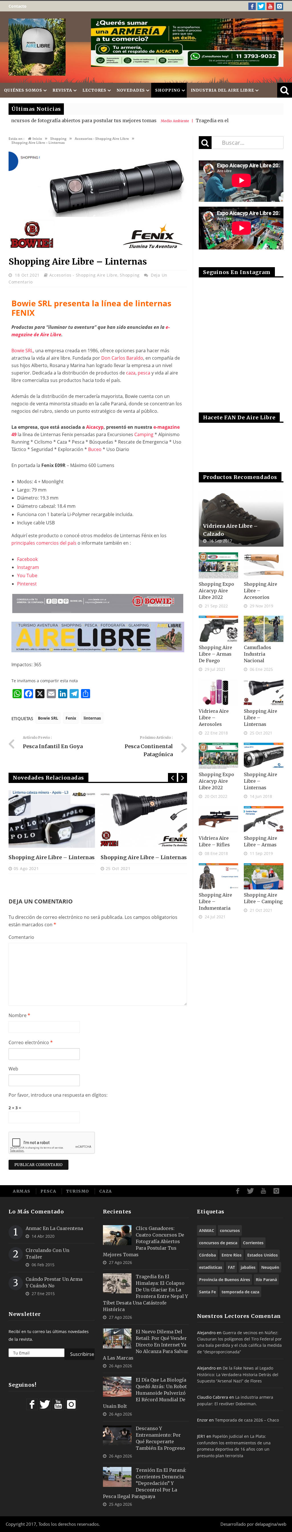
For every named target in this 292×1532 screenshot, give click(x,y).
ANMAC (206, 1230)
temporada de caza (240, 1292)
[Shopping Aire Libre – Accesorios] (263, 565)
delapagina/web (270, 1524)
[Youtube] (270, 6)
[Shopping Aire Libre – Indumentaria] (218, 876)
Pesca (48, 1191)
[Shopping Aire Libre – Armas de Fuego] (218, 629)
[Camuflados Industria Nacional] (263, 629)
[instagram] (279, 6)
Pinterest (27, 584)
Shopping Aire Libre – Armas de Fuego (215, 654)
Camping (143, 434)
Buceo (95, 449)
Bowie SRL (22, 350)
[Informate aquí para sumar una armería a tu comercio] (187, 43)
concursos (230, 1230)
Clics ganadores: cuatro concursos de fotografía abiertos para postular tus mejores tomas (143, 1241)
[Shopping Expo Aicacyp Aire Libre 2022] (218, 565)
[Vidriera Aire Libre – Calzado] (241, 518)
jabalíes (248, 1267)
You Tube (27, 575)
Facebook (27, 559)
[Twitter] (261, 6)
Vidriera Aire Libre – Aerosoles (214, 717)
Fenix (71, 718)
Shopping (167, 90)
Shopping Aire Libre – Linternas (52, 857)
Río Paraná (266, 1279)
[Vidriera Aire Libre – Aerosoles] (218, 692)
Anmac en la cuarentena (54, 1228)
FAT (231, 1267)
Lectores (94, 90)
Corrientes (253, 1242)
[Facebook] (252, 6)
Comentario (21, 937)
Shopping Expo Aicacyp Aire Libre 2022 (216, 590)
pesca (144, 373)
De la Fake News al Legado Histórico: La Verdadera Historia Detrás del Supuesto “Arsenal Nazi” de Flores (237, 1374)
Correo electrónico (31, 1042)
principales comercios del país (43, 543)
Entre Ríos (232, 1255)
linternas (92, 718)
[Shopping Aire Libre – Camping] (263, 876)
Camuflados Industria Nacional (257, 654)
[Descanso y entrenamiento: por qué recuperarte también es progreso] (117, 1435)
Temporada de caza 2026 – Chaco (247, 1420)
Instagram (28, 567)
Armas (22, 1191)
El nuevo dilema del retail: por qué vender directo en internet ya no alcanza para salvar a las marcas (145, 1345)
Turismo (77, 1191)
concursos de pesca (218, 1242)
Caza (105, 1191)
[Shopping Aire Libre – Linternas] (98, 249)
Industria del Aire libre (222, 90)
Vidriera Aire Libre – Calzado (230, 530)
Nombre (19, 1015)
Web (13, 1069)
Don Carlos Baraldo (122, 358)
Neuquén (270, 1267)
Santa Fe (207, 1292)
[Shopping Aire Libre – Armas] (263, 819)
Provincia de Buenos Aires (224, 1279)
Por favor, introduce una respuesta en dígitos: (58, 1095)
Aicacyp (95, 427)
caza (130, 373)
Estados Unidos (262, 1255)
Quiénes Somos (23, 90)
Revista (62, 90)
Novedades (131, 90)
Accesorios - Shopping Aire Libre (83, 275)
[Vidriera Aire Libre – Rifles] (218, 819)
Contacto (18, 6)
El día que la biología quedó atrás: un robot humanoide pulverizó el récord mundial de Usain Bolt (145, 1393)
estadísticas (210, 1267)
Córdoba (207, 1255)
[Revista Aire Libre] (37, 47)
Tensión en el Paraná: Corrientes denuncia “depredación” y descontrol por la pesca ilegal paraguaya (144, 1483)
